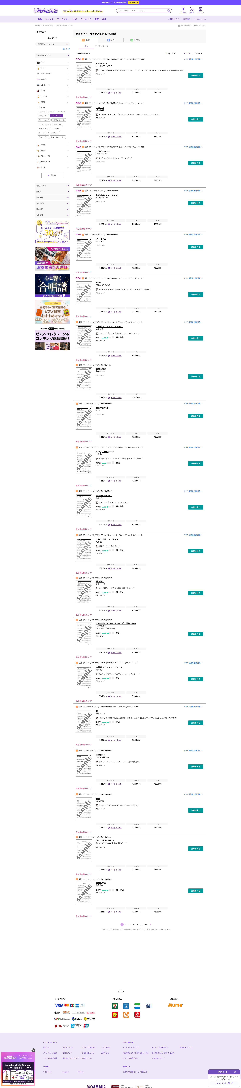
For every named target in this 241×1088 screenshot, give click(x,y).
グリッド (199, 53)
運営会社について (186, 1048)
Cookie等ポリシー (158, 1058)
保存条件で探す (200, 26)
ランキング (86, 19)
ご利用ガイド (173, 19)
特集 (104, 19)
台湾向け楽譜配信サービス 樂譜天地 (135, 1072)
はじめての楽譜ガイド (89, 1048)
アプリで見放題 (101, 46)
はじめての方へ (68, 1048)
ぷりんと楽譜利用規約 (130, 1058)
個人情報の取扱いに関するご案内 (163, 1053)
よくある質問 (105, 1048)
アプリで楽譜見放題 (50, 1058)
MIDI (113, 40)
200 (145, 924)
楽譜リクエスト (87, 1058)
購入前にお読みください (71, 1058)
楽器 (40, 19)
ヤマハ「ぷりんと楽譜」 (46, 10)
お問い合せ (105, 1053)
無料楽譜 (186, 19)
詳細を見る (195, 75)
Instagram (65, 1072)
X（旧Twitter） (48, 1072)
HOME (37, 25)
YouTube (81, 1072)
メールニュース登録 (50, 1053)
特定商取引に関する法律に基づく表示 (135, 1053)
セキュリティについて (130, 1048)
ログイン (200, 12)
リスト (188, 53)
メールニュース (200, 19)
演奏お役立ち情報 (88, 1053)
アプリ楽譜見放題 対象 (192, 59)
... (141, 924)
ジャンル (49, 19)
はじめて (183, 12)
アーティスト (63, 19)
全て (86, 46)
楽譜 (88, 40)
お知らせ (46, 1048)
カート (191, 12)
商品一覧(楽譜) (48, 25)
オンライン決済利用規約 (160, 1048)
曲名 (75, 19)
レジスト (138, 40)
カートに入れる (116, 93)
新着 (97, 19)
